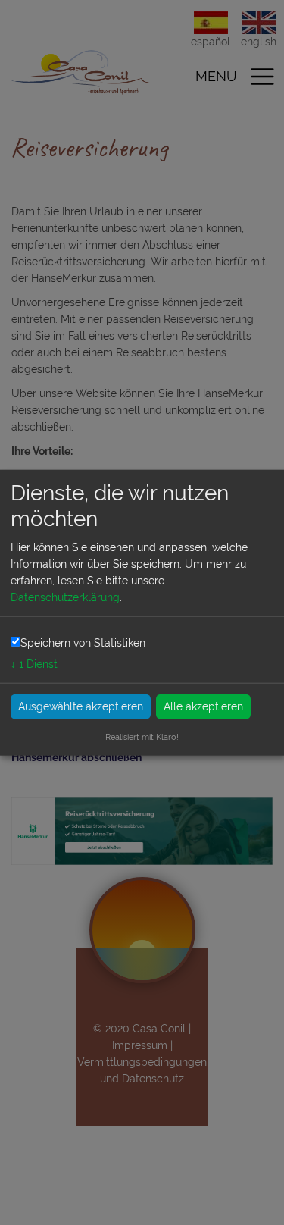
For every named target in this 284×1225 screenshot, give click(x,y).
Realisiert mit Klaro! (142, 736)
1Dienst (34, 663)
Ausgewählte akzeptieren (80, 706)
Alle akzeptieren (203, 706)
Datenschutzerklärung (65, 597)
